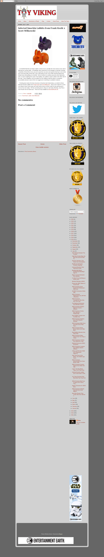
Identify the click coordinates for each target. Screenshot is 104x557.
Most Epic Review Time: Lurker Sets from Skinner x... (78, 394)
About (24, 21)
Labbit (29, 95)
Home (19, 21)
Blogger (60, 534)
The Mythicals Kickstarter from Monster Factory (78, 304)
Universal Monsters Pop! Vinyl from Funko (78, 268)
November (75, 243)
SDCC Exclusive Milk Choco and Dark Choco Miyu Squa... (78, 324)
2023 (72, 221)
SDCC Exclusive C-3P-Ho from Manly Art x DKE (78, 340)
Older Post (62, 144)
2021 (72, 225)
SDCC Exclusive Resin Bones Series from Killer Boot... (78, 329)
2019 (72, 229)
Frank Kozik (36, 84)
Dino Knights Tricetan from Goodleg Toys (78, 316)
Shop (43, 21)
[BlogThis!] (37, 93)
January (74, 408)
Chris (79, 420)
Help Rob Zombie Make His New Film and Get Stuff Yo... (78, 257)
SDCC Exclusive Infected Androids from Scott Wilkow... (78, 390)
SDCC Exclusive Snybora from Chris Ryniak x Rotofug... (78, 320)
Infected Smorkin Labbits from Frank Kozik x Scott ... (78, 373)
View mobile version (42, 147)
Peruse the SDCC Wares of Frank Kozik (78, 284)
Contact (48, 21)
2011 (72, 415)
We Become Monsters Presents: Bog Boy (77, 264)
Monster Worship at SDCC (78, 281)
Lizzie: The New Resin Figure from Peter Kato (78, 369)
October (74, 245)
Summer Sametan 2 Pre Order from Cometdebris (78, 261)
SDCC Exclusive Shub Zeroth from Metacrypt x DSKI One (78, 288)
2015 (72, 237)
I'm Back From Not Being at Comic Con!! (78, 279)
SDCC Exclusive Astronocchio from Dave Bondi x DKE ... (78, 361)
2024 (72, 219)
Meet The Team (65, 21)
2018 (72, 231)
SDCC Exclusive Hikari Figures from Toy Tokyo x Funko (78, 337)
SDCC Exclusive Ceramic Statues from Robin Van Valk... (78, 365)
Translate (81, 213)
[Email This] (35, 93)
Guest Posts (56, 21)
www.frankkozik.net (53, 89)
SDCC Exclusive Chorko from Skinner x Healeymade (78, 312)
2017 (72, 233)
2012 (72, 412)
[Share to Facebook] (40, 93)
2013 (72, 411)
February (74, 406)
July (73, 251)
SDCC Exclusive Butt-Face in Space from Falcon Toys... (78, 382)
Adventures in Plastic (34, 21)
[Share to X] (38, 93)
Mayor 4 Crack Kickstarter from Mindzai (78, 275)
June (73, 398)
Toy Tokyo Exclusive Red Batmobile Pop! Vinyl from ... (79, 378)
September (75, 247)
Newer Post (22, 144)
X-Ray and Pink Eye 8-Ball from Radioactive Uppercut (78, 352)
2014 (72, 239)
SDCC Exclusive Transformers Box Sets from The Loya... (78, 300)
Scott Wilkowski (46, 84)
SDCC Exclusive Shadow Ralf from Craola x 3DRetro (78, 308)
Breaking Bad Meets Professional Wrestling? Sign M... (78, 271)
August (74, 249)
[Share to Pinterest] (41, 93)
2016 (72, 235)
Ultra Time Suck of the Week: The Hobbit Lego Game (78, 356)
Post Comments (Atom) (30, 151)
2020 (72, 227)
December (75, 241)
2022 (72, 223)
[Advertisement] (78, 450)
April (73, 402)
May (73, 400)
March (74, 404)
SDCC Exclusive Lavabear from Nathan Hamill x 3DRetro (78, 348)
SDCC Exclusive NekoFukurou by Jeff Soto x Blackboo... (79, 295)
